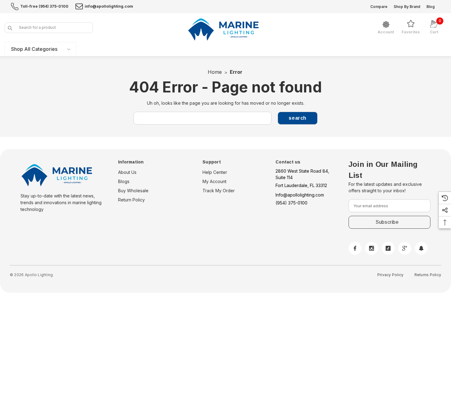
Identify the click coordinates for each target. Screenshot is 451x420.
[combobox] (49, 27)
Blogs (123, 181)
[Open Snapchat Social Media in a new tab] (421, 248)
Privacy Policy (390, 274)
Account (386, 32)
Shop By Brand (407, 6)
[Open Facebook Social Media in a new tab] (355, 248)
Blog (430, 6)
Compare (378, 6)
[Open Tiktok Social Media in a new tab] (388, 248)
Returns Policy (427, 274)
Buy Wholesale (133, 190)
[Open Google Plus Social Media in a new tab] (404, 248)
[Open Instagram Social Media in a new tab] (371, 248)
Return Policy (131, 199)
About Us (127, 172)
